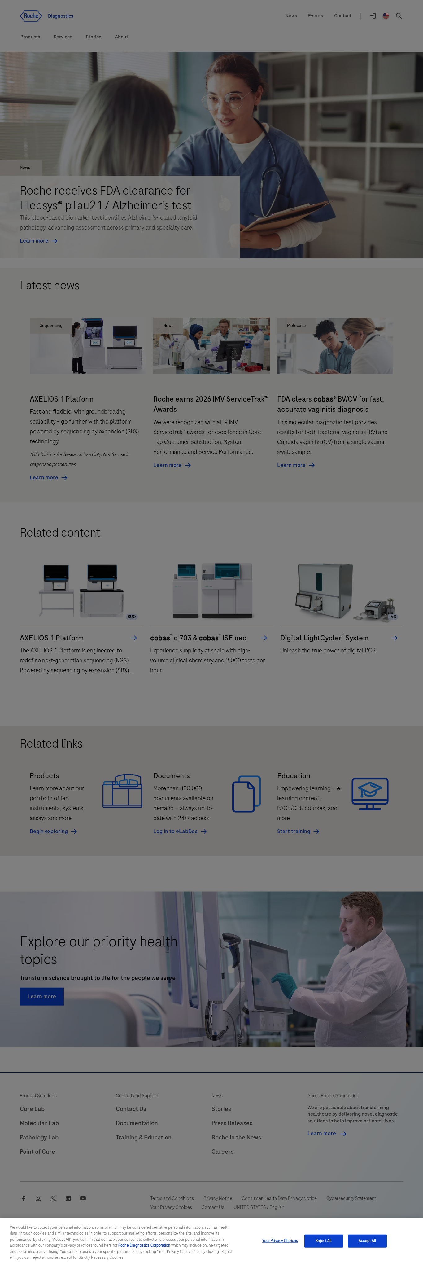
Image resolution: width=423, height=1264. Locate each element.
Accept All (367, 1241)
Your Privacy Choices (280, 1241)
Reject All (324, 1241)
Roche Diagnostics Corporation (144, 1245)
